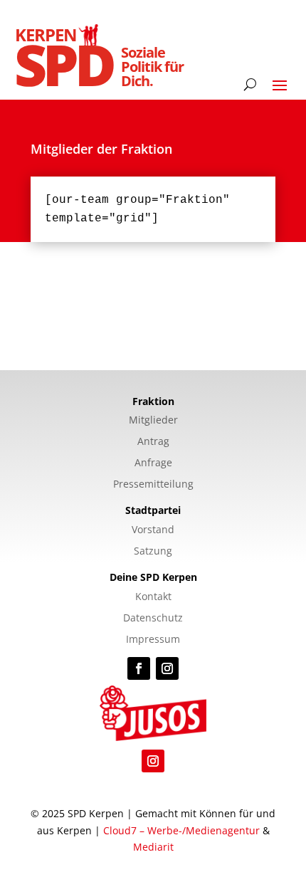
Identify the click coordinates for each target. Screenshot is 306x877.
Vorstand (153, 530)
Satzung (153, 551)
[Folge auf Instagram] (167, 668)
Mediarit (153, 847)
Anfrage (153, 463)
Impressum (153, 640)
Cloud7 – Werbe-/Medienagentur (181, 830)
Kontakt (153, 597)
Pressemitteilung (153, 484)
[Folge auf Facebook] (138, 668)
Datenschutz (153, 618)
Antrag (153, 442)
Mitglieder (153, 420)
